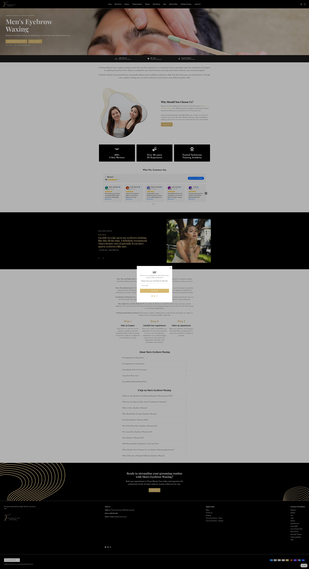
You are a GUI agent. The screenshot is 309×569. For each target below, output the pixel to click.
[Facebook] (152, 296)
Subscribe (154, 290)
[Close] (170, 268)
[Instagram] (157, 296)
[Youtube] (154, 296)
